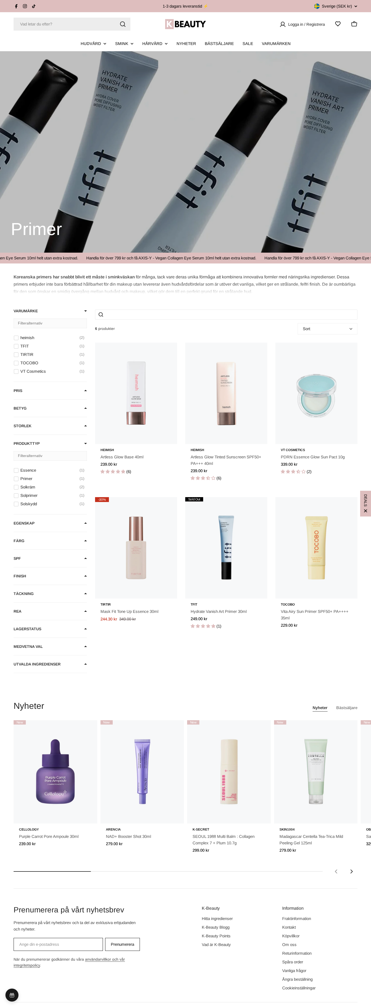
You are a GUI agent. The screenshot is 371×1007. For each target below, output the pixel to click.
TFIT (194, 604)
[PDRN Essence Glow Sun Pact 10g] (316, 393)
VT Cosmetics (293, 450)
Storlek (23, 426)
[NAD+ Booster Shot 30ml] (142, 772)
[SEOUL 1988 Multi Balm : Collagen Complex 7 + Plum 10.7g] (229, 772)
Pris (18, 390)
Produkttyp (27, 443)
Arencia (113, 829)
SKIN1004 (287, 829)
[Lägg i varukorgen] (165, 436)
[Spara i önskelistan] (165, 352)
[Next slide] (351, 871)
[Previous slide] (336, 871)
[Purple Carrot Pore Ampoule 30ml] (55, 772)
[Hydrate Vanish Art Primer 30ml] (226, 548)
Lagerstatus (27, 629)
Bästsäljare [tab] (346, 707)
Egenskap (24, 523)
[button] (185, 283)
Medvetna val (28, 646)
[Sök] (123, 24)
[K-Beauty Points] (11, 995)
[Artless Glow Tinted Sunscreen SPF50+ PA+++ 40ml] (226, 393)
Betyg (20, 408)
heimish (107, 450)
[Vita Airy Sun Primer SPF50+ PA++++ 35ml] (316, 548)
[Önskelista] (337, 23)
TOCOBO (288, 604)
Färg (19, 541)
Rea (17, 611)
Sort (306, 328)
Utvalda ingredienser (37, 664)
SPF (17, 558)
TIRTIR (105, 604)
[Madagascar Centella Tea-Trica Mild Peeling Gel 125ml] (316, 772)
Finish (20, 576)
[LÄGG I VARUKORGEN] (86, 816)
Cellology (29, 829)
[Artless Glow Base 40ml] (136, 393)
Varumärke (26, 311)
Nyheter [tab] (320, 707)
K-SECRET (201, 829)
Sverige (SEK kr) (337, 6)
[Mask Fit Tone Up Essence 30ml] (136, 548)
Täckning (24, 593)
